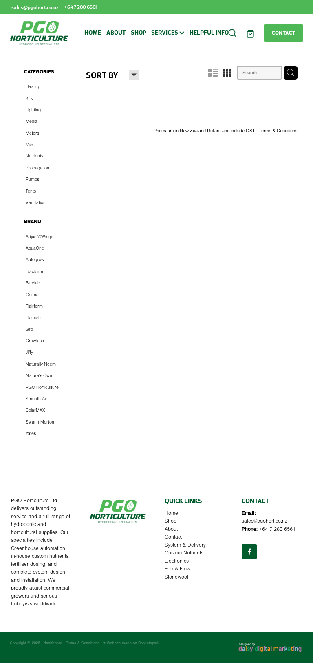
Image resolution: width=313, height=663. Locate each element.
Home (171, 513)
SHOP (138, 32)
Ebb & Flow (177, 569)
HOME (92, 32)
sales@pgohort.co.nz (35, 7)
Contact (173, 537)
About (171, 529)
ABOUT (116, 32)
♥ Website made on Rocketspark (131, 643)
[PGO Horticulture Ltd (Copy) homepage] (39, 33)
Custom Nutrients (184, 553)
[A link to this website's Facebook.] (249, 551)
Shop (170, 521)
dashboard (53, 643)
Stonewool (176, 577)
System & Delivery (185, 545)
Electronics (177, 561)
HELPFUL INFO (209, 32)
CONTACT (283, 32)
